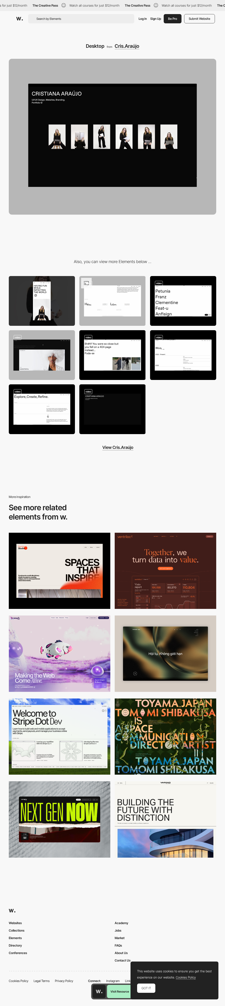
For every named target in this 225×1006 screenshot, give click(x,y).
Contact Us (123, 960)
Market (120, 938)
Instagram (113, 981)
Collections (16, 930)
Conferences (18, 953)
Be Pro (172, 18)
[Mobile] (42, 301)
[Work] (183, 301)
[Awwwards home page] (99, 991)
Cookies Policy (18, 981)
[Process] (42, 409)
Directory (15, 945)
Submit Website (199, 18)
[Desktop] (59, 571)
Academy (121, 923)
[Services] (112, 301)
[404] (112, 355)
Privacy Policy (64, 981)
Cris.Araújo (127, 46)
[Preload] (112, 409)
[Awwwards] (19, 18)
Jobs (118, 930)
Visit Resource (120, 991)
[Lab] (42, 355)
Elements (15, 938)
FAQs (118, 945)
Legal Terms (42, 981)
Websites (15, 923)
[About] (183, 355)
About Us (121, 953)
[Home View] (165, 653)
